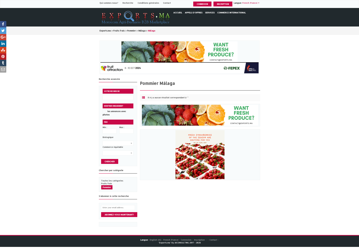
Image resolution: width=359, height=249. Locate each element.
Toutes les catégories (112, 180)
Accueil (177, 12)
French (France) (171, 240)
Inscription (223, 4)
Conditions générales (149, 3)
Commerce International (231, 12)
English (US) (155, 240)
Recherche (128, 3)
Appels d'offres (193, 12)
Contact (167, 3)
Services (210, 12)
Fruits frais (106, 183)
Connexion (202, 4)
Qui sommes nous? (109, 3)
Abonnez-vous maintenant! (119, 214)
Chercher (110, 161)
